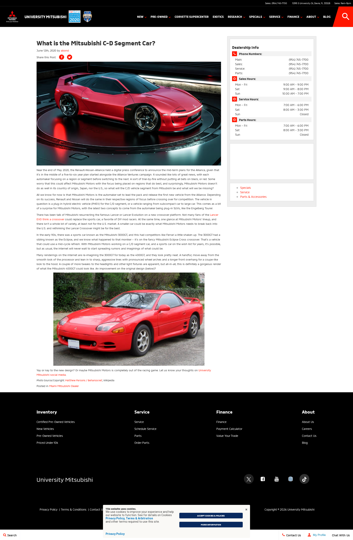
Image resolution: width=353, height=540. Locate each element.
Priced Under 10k (47, 442)
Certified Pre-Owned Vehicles (56, 422)
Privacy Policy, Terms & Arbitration (129, 518)
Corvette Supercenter (192, 16)
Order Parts (141, 442)
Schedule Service (145, 428)
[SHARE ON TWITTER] (69, 57)
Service (274, 16)
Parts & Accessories (253, 196)
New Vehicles (45, 428)
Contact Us (309, 435)
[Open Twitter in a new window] (249, 479)
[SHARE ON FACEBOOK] (61, 57)
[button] (346, 17)
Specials (255, 16)
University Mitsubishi (65, 479)
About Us (308, 422)
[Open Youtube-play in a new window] (277, 479)
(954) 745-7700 (279, 3)
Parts (138, 435)
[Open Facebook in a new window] (263, 479)
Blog (327, 16)
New (140, 16)
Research (235, 16)
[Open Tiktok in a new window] (304, 479)
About (311, 16)
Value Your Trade (227, 435)
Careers (307, 428)
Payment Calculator (229, 428)
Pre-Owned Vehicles (50, 435)
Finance (293, 16)
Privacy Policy (115, 534)
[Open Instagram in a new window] (290, 479)
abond (65, 50)
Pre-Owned (159, 16)
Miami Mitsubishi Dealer (64, 386)
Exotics (218, 16)
